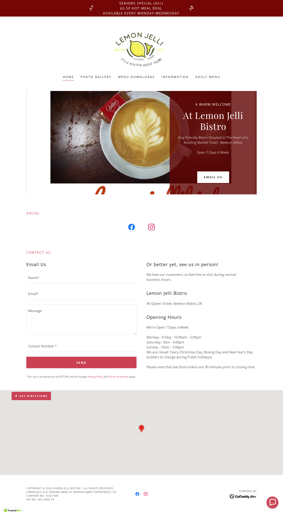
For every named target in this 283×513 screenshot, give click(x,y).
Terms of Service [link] (118, 376)
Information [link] (175, 77)
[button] (272, 502)
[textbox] (81, 277)
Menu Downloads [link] (136, 77)
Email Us (213, 177)
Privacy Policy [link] (95, 376)
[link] (141, 48)
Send (81, 363)
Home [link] (68, 77)
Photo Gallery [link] (96, 77)
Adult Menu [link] (207, 77)
